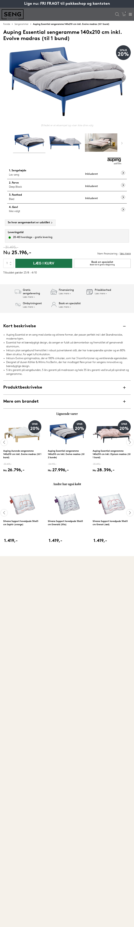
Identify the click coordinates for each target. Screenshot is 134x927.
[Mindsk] (11, 265)
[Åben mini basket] (124, 14)
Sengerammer (22, 24)
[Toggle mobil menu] (130, 14)
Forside (6, 24)
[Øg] (11, 261)
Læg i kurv (43, 263)
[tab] (29, 143)
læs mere (125, 253)
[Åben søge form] (117, 14)
